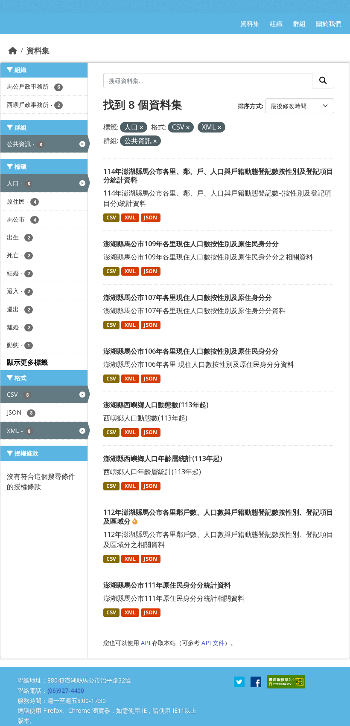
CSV (111, 217)
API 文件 (213, 643)
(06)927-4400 (65, 690)
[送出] (323, 80)
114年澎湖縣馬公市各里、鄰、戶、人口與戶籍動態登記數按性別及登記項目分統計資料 (218, 176)
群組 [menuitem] (299, 23)
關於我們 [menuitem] (328, 23)
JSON (150, 217)
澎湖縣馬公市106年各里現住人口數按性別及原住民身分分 (191, 351)
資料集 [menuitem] (250, 23)
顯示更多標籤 (27, 362)
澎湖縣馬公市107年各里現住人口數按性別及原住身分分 (187, 297)
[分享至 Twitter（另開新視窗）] (239, 681)
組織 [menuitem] (276, 23)
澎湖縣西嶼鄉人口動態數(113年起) (156, 404)
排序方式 (250, 106)
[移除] (141, 127)
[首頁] (13, 50)
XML (130, 217)
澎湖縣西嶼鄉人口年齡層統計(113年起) (162, 458)
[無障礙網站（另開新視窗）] (286, 681)
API (145, 643)
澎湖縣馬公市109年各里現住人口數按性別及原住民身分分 (191, 243)
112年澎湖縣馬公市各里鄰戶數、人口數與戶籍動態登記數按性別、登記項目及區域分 (218, 516)
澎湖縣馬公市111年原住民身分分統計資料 (167, 585)
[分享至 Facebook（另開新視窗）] (255, 681)
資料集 (38, 50)
